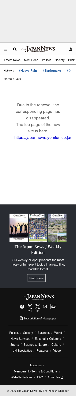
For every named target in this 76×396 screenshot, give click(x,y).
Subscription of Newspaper (39, 318)
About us (36, 365)
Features (43, 350)
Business (44, 332)
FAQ (40, 377)
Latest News (12, 60)
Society (60, 60)
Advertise (54, 377)
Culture (56, 344)
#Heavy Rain (28, 70)
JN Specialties (22, 350)
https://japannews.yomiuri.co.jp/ (42, 137)
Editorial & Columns (48, 338)
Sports (14, 344)
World (58, 332)
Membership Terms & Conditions (36, 371)
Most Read (31, 60)
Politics (46, 60)
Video (57, 350)
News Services (20, 338)
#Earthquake (52, 70)
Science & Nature (35, 344)
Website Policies (22, 377)
